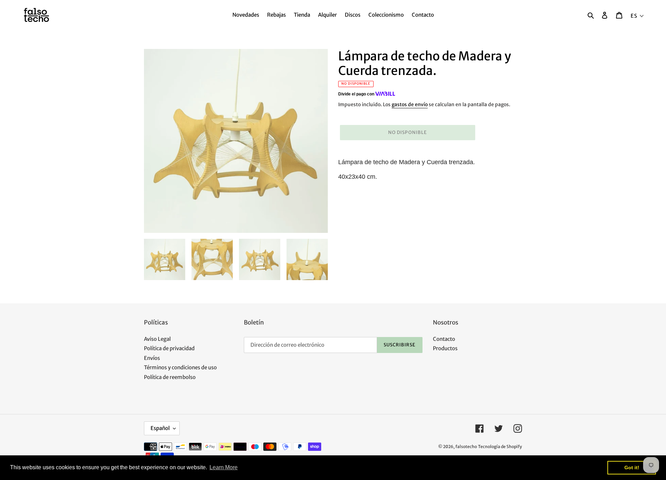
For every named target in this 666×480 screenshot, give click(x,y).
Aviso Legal (157, 339)
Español (160, 428)
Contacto (444, 339)
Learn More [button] (224, 467)
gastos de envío (410, 104)
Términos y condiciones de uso (180, 367)
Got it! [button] (631, 467)
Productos (445, 348)
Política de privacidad (169, 348)
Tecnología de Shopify (500, 446)
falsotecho (466, 446)
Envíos (152, 358)
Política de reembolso (170, 377)
